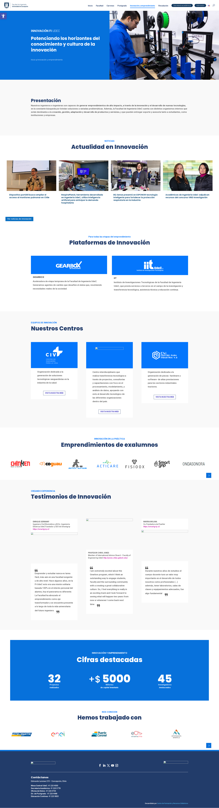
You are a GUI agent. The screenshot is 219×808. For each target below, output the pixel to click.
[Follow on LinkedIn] (103, 764)
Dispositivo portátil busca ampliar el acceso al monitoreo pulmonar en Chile (29, 196)
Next (208, 475)
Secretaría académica (182, 5)
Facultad (99, 6)
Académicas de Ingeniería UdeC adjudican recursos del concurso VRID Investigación (187, 196)
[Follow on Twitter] (107, 764)
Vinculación (163, 6)
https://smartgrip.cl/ (41, 529)
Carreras (110, 6)
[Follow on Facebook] (98, 764)
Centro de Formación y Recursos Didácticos (172, 803)
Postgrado (122, 6)
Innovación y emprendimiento (142, 6)
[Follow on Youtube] (111, 764)
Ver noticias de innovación (19, 219)
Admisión (200, 5)
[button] (3, 16)
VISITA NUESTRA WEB (54, 393)
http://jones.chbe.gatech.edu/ (115, 558)
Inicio (90, 6)
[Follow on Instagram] (115, 764)
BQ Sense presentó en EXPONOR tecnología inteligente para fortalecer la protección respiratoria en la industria (135, 197)
